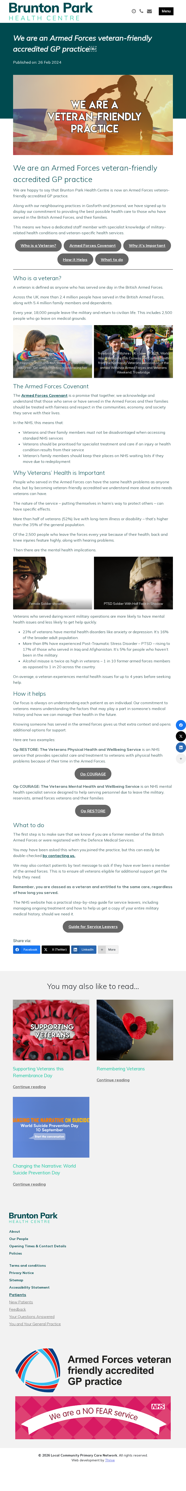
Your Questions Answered (31, 1316)
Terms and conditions (27, 1265)
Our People (18, 1239)
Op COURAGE (93, 774)
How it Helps (75, 259)
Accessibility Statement (29, 1287)
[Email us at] (150, 11)
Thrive (110, 1460)
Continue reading (29, 1086)
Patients (17, 1294)
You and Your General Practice (35, 1323)
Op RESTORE (93, 810)
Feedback (17, 1309)
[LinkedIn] (181, 747)
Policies (15, 1253)
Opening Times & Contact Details (37, 1246)
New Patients (21, 1302)
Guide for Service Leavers (93, 926)
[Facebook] (181, 725)
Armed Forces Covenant (93, 245)
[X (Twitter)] (181, 736)
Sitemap (16, 1280)
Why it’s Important (147, 245)
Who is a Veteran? (38, 245)
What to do (112, 259)
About (14, 1231)
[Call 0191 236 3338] (142, 11)
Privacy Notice (21, 1273)
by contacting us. (59, 855)
